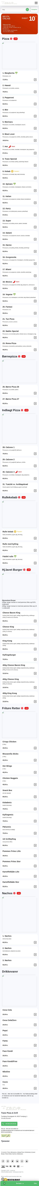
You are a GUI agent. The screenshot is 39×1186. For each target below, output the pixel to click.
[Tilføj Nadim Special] (35, 337)
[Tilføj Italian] (35, 203)
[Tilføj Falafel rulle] (35, 563)
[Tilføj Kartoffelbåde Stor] (35, 886)
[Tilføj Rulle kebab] (35, 538)
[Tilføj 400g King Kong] (35, 701)
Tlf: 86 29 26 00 (6, 1118)
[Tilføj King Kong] (35, 649)
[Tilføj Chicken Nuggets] (35, 784)
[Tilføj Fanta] (35, 1045)
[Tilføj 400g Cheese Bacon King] (35, 673)
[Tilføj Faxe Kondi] (35, 1055)
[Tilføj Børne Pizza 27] (35, 403)
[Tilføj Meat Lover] (35, 140)
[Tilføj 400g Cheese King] (35, 687)
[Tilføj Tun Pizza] (35, 325)
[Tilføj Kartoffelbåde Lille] (35, 876)
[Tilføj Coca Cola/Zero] (35, 1025)
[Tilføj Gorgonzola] (35, 263)
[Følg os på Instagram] (8, 1161)
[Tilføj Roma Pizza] (35, 350)
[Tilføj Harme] (35, 251)
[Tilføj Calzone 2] (35, 466)
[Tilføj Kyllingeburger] (35, 659)
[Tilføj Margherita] (35, 79)
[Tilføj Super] (35, 227)
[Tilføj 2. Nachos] (35, 954)
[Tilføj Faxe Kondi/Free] (35, 1066)
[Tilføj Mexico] (35, 288)
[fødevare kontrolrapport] (6, 1136)
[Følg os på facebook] (3, 1161)
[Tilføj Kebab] (35, 178)
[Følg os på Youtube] (27, 1161)
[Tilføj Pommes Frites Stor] (35, 866)
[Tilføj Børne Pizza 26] (35, 393)
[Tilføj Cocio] (35, 1088)
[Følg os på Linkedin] (17, 1161)
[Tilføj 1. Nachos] (35, 942)
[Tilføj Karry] (35, 215)
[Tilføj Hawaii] (35, 92)
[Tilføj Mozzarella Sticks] (35, 760)
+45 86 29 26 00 (10, 1124)
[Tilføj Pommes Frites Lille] (35, 855)
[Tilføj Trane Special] (35, 165)
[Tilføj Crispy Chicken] (35, 748)
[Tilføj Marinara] (35, 128)
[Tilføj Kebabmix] (35, 809)
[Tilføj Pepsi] (35, 1035)
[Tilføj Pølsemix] (35, 833)
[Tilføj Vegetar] (35, 301)
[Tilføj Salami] (35, 239)
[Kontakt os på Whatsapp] (22, 1161)
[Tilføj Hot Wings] (35, 772)
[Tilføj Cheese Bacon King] (35, 621)
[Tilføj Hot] (35, 153)
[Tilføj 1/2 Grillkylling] (35, 845)
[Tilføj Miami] (35, 276)
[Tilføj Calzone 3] (35, 478)
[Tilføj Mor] (35, 116)
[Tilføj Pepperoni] (35, 104)
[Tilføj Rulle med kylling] (35, 550)
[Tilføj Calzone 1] (35, 453)
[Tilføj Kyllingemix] (35, 821)
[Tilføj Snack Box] (35, 797)
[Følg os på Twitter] (12, 1161)
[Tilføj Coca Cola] (35, 1014)
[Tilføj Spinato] (35, 190)
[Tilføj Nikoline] (35, 1076)
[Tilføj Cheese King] (35, 635)
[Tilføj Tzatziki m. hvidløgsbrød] (35, 490)
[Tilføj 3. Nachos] (35, 965)
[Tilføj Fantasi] (35, 313)
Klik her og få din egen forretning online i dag (11, 1176)
